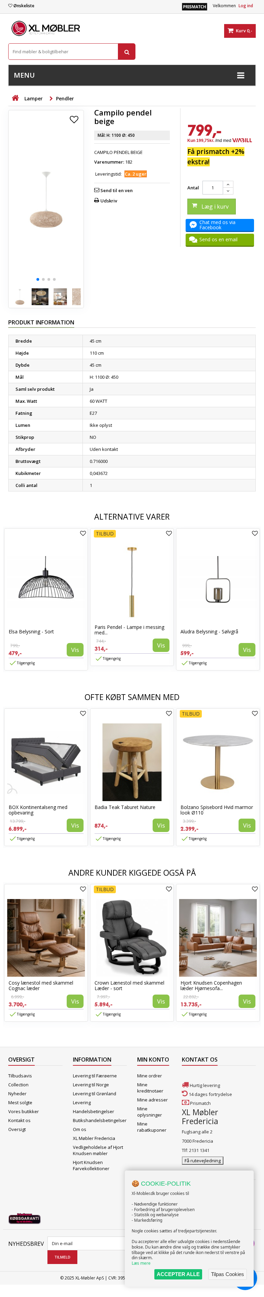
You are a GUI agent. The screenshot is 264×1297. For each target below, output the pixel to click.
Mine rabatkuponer (151, 1127)
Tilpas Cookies (227, 1274)
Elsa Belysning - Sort (31, 631)
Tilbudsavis (20, 1076)
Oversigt (17, 1129)
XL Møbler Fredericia (94, 1138)
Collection (18, 1085)
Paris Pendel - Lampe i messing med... (129, 630)
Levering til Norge (91, 1085)
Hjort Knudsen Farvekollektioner (91, 1165)
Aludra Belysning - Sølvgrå (209, 631)
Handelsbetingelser (93, 1111)
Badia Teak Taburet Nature (125, 807)
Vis (75, 650)
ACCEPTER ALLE (178, 1274)
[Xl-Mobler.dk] (46, 28)
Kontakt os (19, 1120)
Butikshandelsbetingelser (99, 1120)
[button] (37, 279)
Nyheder (17, 1093)
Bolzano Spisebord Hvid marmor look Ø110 (216, 810)
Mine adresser (152, 1100)
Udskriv (108, 201)
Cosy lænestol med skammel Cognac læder (41, 985)
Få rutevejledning (203, 1160)
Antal (193, 188)
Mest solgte (20, 1102)
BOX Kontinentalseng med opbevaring (38, 810)
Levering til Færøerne (95, 1076)
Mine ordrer (149, 1076)
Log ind (246, 6)
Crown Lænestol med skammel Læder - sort (129, 985)
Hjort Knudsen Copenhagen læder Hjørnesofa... (211, 985)
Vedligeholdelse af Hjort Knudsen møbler (98, 1150)
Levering (82, 1102)
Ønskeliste (23, 6)
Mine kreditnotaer (150, 1088)
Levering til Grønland (94, 1093)
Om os (79, 1129)
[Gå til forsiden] (15, 98)
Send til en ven (116, 190)
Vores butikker (23, 1111)
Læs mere (141, 1263)
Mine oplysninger (149, 1112)
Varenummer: (109, 162)
